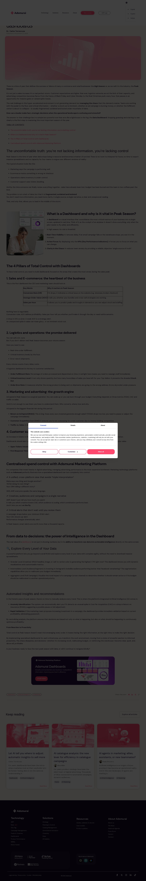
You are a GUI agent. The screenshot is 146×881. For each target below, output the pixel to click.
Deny (44, 452)
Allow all (101, 452)
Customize (71, 452)
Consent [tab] (43, 425)
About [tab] (103, 425)
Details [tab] (73, 425)
